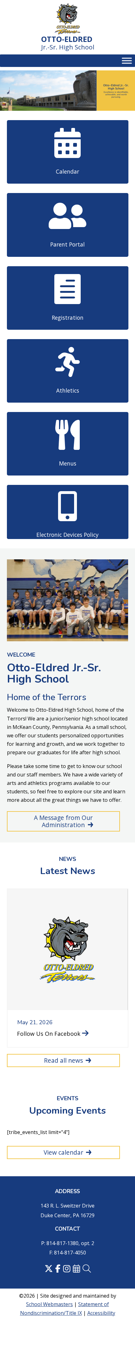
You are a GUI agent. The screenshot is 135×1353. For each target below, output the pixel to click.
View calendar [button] (63, 1152)
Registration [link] (68, 317)
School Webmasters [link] (49, 1304)
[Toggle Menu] (127, 61)
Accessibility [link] (101, 1313)
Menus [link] (67, 463)
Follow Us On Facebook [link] (48, 1033)
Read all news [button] (63, 1060)
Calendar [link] (67, 171)
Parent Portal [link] (67, 244)
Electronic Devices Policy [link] (67, 534)
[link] (67, 19)
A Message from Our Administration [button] (63, 821)
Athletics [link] (67, 390)
